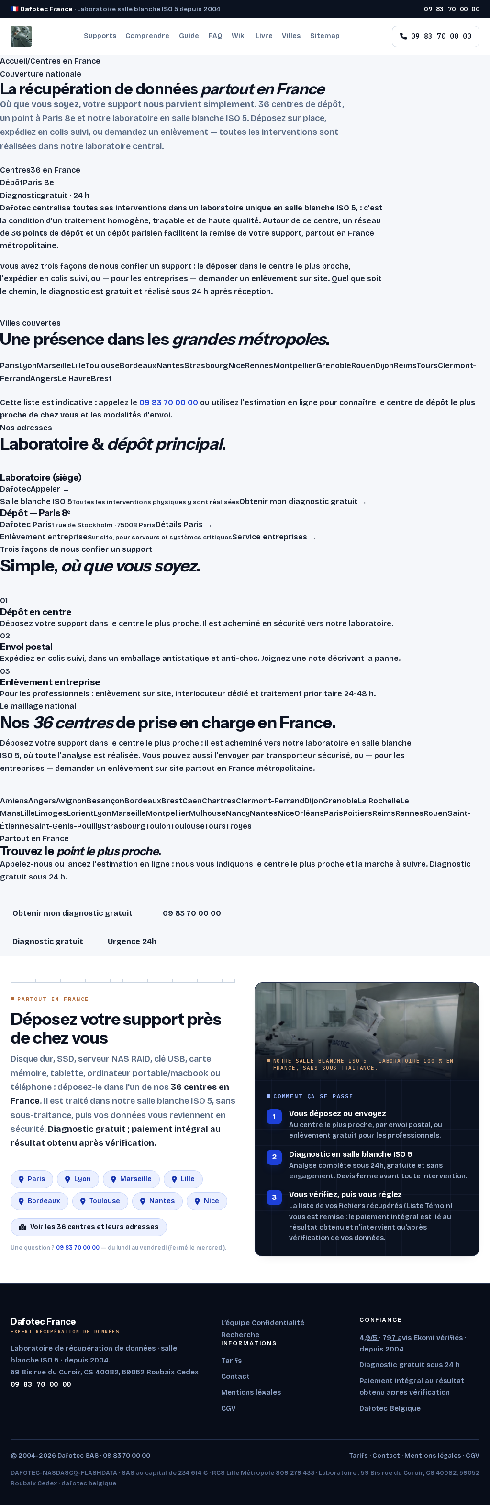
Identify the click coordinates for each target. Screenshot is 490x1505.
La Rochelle (379, 800)
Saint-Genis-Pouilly (65, 826)
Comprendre (147, 36)
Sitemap (325, 36)
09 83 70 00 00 (451, 8)
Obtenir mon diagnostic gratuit (72, 913)
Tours (214, 826)
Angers (42, 800)
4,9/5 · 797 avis (385, 1337)
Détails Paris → (184, 524)
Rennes (409, 813)
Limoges (51, 813)
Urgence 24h (132, 941)
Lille (28, 813)
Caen (192, 800)
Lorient (80, 813)
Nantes (264, 813)
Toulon (157, 826)
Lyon (102, 813)
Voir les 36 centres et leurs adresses (94, 1227)
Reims (383, 813)
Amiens (14, 800)
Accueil (13, 61)
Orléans (309, 813)
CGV (228, 1408)
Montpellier (167, 813)
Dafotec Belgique (390, 1408)
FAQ (216, 36)
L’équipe (235, 1322)
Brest (171, 800)
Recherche (240, 1334)
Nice (286, 813)
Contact (235, 1376)
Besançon (105, 800)
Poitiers (357, 813)
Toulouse (187, 826)
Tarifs (231, 1360)
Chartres (219, 800)
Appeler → (50, 489)
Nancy (238, 813)
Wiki (239, 36)
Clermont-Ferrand (270, 800)
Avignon (71, 800)
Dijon (313, 800)
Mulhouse (207, 813)
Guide (189, 36)
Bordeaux (142, 800)
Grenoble (340, 800)
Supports (100, 36)
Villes (291, 36)
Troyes (238, 826)
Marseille (128, 813)
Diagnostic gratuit (47, 941)
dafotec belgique (88, 1483)
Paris (333, 813)
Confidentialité (278, 1322)
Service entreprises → (274, 536)
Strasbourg (123, 826)
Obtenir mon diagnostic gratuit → (303, 501)
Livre (264, 36)
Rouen (435, 813)
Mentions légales (251, 1392)
